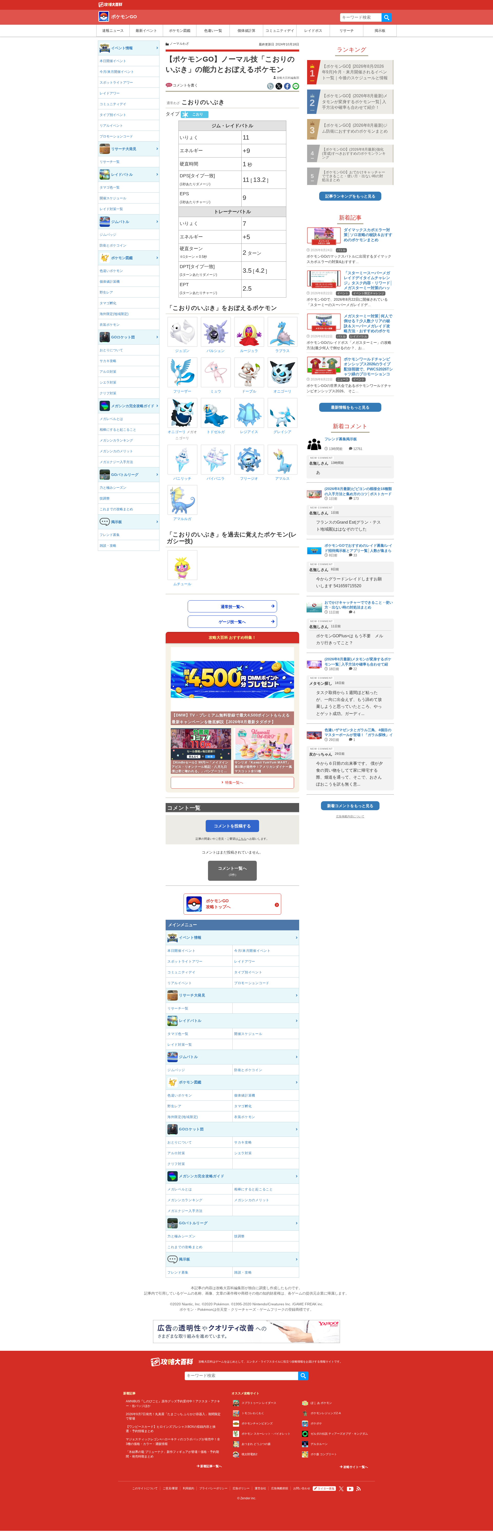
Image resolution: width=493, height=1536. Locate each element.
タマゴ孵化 (108, 303)
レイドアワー (110, 93)
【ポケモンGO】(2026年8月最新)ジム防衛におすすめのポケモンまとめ (355, 128)
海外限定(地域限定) (114, 314)
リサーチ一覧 (110, 162)
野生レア (106, 292)
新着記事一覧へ (211, 1466)
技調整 (105, 498)
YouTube (350, 1489)
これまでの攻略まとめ (116, 509)
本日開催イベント (113, 61)
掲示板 (380, 30)
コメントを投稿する (232, 826)
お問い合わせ (301, 1488)
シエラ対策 (108, 382)
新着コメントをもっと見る (350, 806)
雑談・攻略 (108, 545)
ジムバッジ (108, 235)
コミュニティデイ (280, 30)
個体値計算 (246, 30)
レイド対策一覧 (111, 209)
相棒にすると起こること (118, 430)
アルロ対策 (108, 372)
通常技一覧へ (232, 606)
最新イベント (146, 30)
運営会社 (260, 1488)
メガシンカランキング (116, 440)
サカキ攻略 (108, 361)
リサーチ (346, 30)
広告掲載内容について (350, 816)
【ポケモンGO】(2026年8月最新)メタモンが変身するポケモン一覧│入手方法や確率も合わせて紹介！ (354, 102)
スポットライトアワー (116, 82)
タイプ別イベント (113, 115)
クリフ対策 (108, 393)
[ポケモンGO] (110, 6)
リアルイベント (111, 126)
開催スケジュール (113, 198)
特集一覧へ (234, 782)
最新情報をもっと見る (350, 407)
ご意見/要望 (170, 1488)
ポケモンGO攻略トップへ (218, 904)
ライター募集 (326, 1488)
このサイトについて (145, 1488)
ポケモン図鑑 (180, 30)
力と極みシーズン (113, 488)
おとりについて (111, 350)
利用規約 (188, 1488)
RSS (358, 1488)
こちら (242, 838)
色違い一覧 (213, 30)
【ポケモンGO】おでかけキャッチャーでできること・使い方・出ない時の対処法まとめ (353, 176)
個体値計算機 (110, 281)
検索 (387, 17)
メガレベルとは (111, 419)
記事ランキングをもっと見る (350, 196)
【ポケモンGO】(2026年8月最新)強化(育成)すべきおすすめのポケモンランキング (354, 153)
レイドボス (313, 30)
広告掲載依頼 (279, 1488)
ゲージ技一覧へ (232, 621)
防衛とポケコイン (113, 245)
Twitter (341, 1488)
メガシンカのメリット (116, 451)
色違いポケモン (111, 271)
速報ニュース (113, 30)
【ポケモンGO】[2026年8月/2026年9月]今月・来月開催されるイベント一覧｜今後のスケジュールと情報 (355, 72)
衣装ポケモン (110, 325)
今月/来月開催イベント (117, 72)
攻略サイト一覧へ (355, 1467)
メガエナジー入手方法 (116, 462)
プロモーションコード (116, 136)
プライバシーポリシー (213, 1488)
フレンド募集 (110, 535)
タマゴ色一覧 (110, 187)
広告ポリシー (241, 1488)
